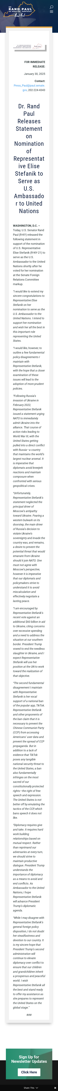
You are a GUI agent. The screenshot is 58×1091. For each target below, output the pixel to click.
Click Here (29, 1072)
